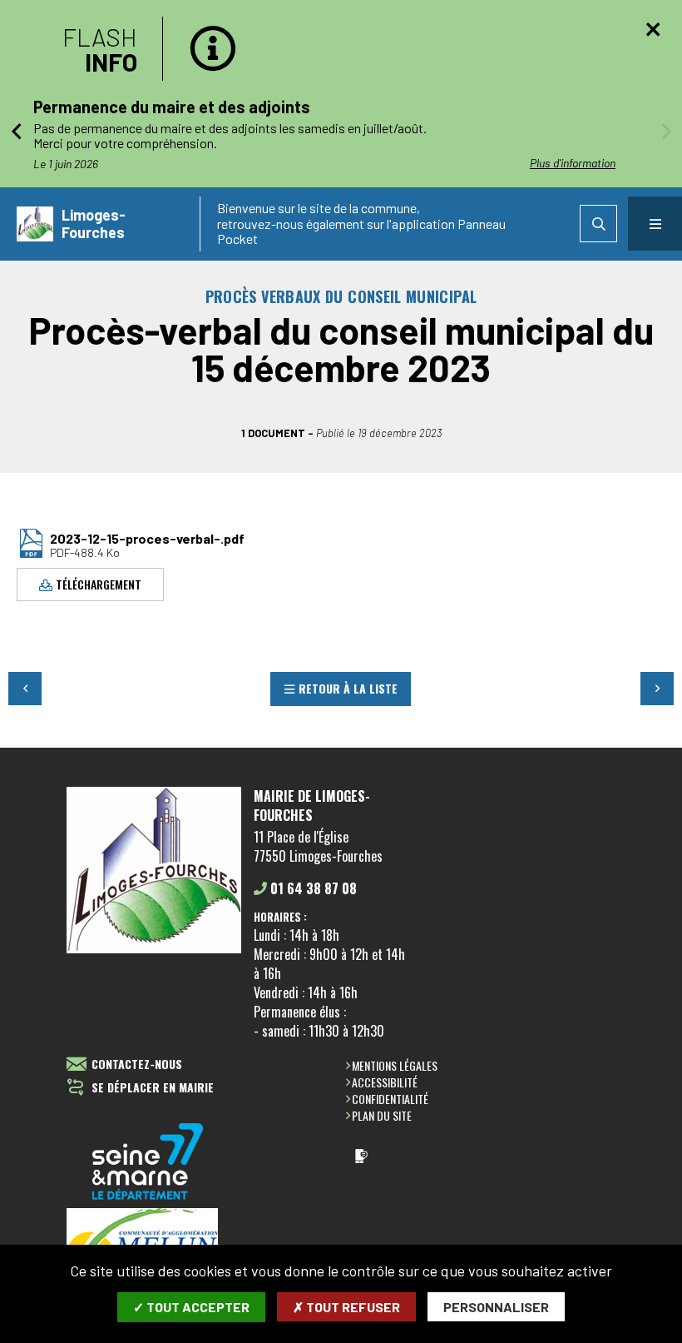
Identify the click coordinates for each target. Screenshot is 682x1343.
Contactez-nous (136, 1064)
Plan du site (382, 1115)
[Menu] (655, 223)
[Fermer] (652, 29)
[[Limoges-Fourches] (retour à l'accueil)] (154, 950)
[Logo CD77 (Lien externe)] (148, 1162)
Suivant (657, 688)
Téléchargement (98, 584)
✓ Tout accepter (191, 1307)
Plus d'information (572, 163)
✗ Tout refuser (346, 1307)
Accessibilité (385, 1082)
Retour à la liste (348, 688)
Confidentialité (390, 1098)
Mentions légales (394, 1065)
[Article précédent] (15, 130)
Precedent (25, 688)
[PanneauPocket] (361, 1156)
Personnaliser (496, 1307)
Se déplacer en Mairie (152, 1088)
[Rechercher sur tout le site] (598, 223)
